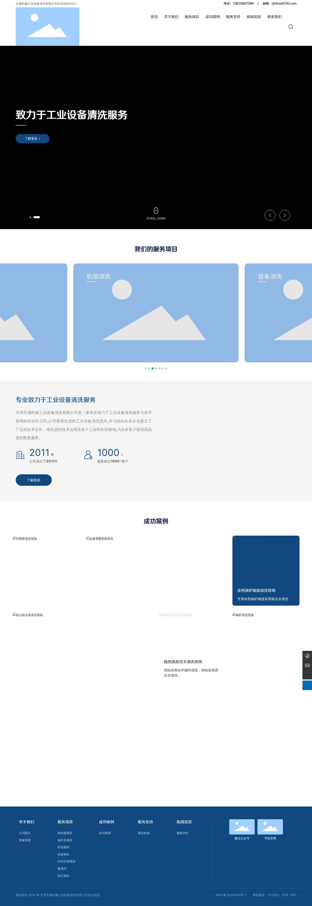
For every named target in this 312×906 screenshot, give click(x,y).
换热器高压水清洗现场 (183, 662)
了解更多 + (33, 138)
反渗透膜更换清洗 (111, 599)
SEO (294, 895)
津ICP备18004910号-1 (230, 895)
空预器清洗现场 (30, 599)
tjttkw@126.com (284, 3)
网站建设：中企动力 (266, 895)
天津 (285, 895)
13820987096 (243, 3)
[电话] (307, 655)
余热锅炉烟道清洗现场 (256, 590)
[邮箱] (307, 665)
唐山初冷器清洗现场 (39, 675)
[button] (30, 217)
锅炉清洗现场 (248, 675)
